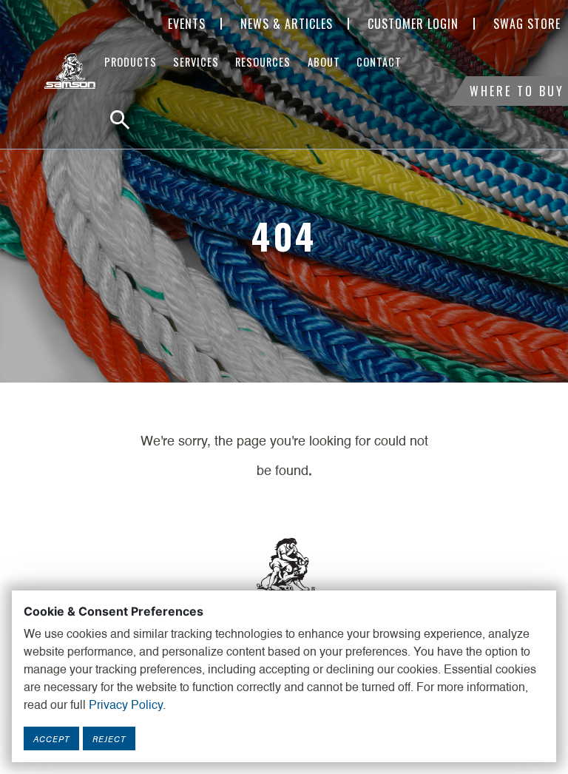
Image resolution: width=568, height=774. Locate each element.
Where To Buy (517, 91)
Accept (51, 738)
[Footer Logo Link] (284, 572)
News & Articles (286, 24)
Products (130, 62)
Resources (263, 62)
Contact (379, 62)
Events (187, 24)
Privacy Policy (126, 706)
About (324, 62)
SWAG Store (527, 24)
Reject (109, 738)
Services (196, 62)
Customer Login (413, 24)
